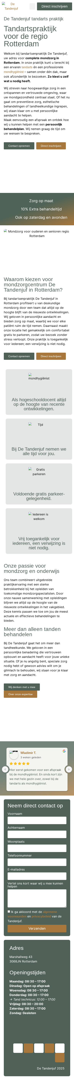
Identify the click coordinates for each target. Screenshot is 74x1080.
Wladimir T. (28, 752)
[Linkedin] (39, 1048)
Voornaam (15, 814)
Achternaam (16, 827)
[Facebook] (60, 1057)
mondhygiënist (14, 71)
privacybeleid (41, 916)
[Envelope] (60, 1048)
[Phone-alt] (49, 1048)
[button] (32, 6)
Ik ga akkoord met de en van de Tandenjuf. (34, 916)
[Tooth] (18, 1048)
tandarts (27, 67)
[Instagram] (28, 1048)
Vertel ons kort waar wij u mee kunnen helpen (35, 885)
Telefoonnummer (20, 855)
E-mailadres (16, 869)
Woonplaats (16, 841)
